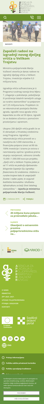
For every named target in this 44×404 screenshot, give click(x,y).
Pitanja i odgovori (10, 303)
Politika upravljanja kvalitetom (18, 369)
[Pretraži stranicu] (5, 17)
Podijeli (29, 199)
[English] (32, 17)
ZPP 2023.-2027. (8, 297)
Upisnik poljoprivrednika (13, 300)
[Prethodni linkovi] (2, 250)
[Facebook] (4, 338)
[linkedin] (22, 338)
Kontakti (6, 307)
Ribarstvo (6, 293)
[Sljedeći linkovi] (41, 250)
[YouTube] (16, 338)
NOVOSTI (8, 44)
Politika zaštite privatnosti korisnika (21, 363)
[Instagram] (10, 338)
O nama (5, 290)
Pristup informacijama (15, 357)
